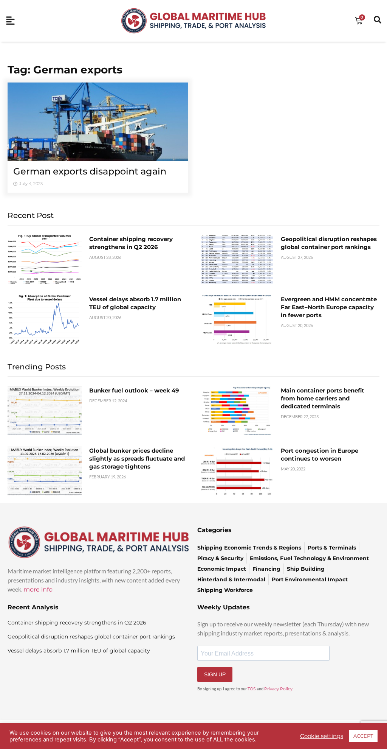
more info (38, 589)
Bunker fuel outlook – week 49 (134, 390)
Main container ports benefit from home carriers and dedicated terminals (322, 398)
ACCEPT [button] (363, 736)
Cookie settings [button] (321, 736)
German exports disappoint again (89, 171)
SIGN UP (215, 674)
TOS (252, 688)
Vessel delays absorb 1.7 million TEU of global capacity (79, 650)
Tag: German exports (65, 69)
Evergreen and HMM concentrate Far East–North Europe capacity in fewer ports (329, 307)
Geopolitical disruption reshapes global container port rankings (91, 636)
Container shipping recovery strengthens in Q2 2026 (77, 622)
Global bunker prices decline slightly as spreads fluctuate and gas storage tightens (137, 458)
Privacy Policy (278, 688)
